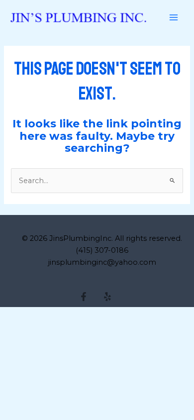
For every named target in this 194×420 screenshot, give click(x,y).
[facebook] (85, 296)
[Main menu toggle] (173, 17)
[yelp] (109, 296)
